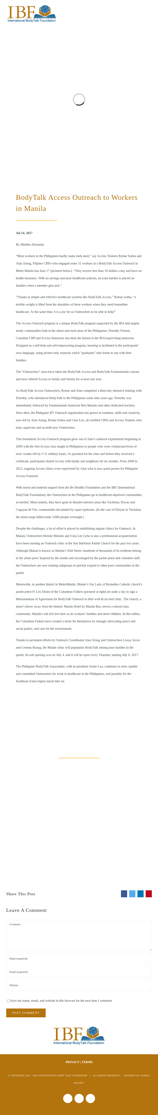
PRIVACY (72, 1062)
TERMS (87, 1062)
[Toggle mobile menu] (150, 8)
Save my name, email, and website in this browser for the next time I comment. (61, 1000)
